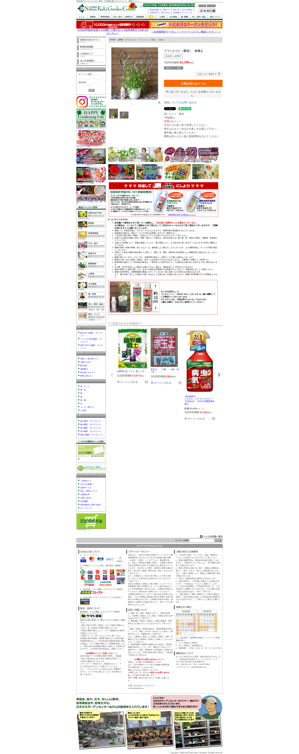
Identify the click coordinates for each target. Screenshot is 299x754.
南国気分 (84, 369)
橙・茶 (83, 390)
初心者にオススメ (87, 372)
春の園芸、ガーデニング (90, 421)
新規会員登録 (154, 10)
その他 (83, 410)
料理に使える (86, 376)
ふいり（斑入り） (87, 407)
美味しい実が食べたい (89, 359)
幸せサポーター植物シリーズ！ (87, 146)
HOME (112, 40)
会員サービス (86, 488)
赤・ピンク (85, 386)
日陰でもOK (85, 362)
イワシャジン (130, 40)
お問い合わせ (165, 12)
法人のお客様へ (187, 10)
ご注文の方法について (84, 529)
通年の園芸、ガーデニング (91, 435)
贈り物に (84, 365)
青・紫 (83, 400)
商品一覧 (176, 10)
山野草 (120, 40)
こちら (105, 636)
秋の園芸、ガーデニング (90, 428)
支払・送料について (88, 491)
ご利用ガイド (166, 10)
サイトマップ (186, 12)
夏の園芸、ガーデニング (90, 424)
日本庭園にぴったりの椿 (84, 183)
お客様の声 (154, 12)
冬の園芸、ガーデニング (90, 431)
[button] (112, 374)
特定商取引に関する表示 (90, 505)
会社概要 (176, 12)
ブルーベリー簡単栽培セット (86, 165)
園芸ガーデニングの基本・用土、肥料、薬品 (91, 202)
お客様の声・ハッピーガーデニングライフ (91, 128)
